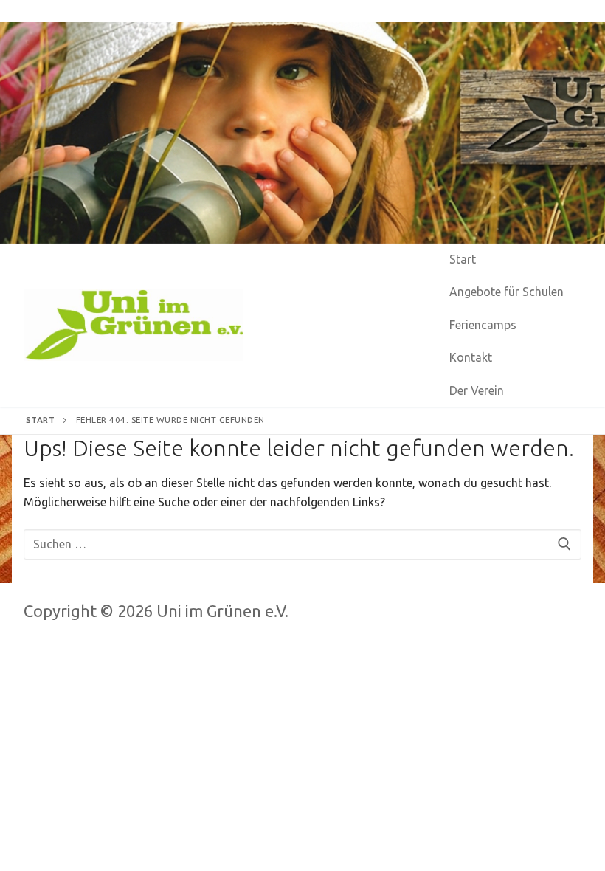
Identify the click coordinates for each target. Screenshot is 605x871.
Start (40, 419)
